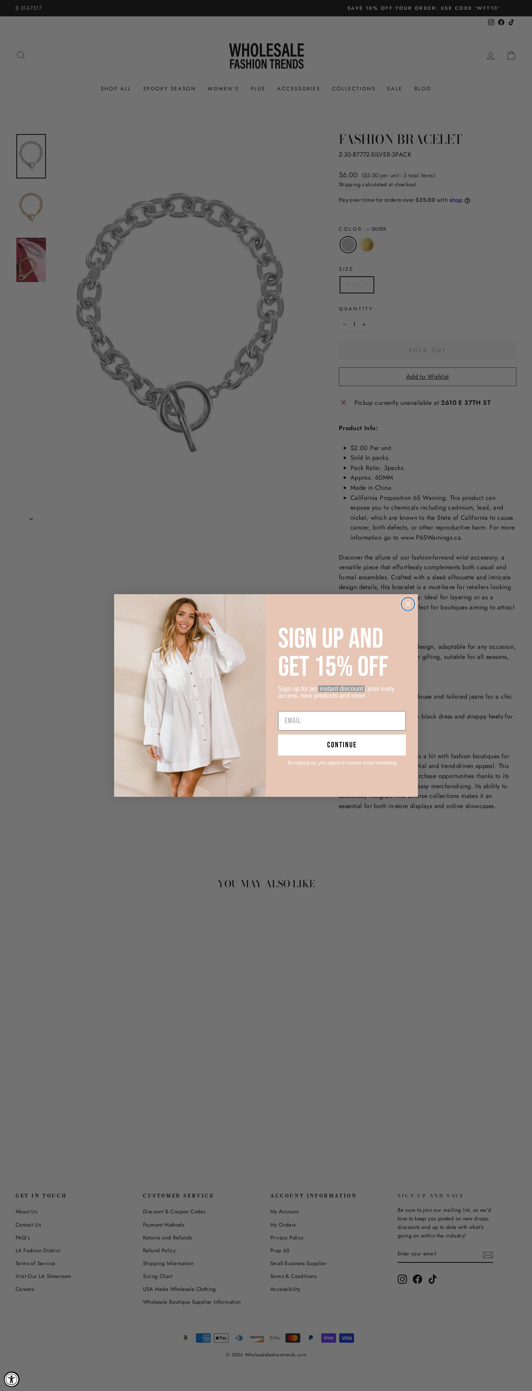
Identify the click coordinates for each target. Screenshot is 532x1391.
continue (342, 745)
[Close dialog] (408, 604)
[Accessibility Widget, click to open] (11, 1379)
